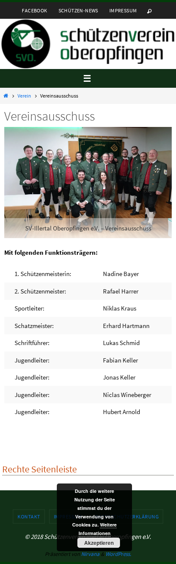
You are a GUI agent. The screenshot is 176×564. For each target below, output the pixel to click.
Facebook (34, 10)
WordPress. (118, 554)
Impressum (123, 10)
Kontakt (29, 516)
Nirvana (90, 554)
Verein (24, 95)
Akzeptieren (99, 543)
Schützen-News (78, 10)
